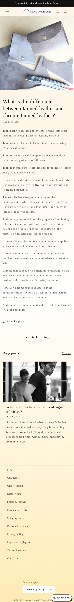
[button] (7, 12)
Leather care (14, 493)
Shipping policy (16, 518)
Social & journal (16, 502)
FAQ (9, 469)
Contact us (13, 558)
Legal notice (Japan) (18, 542)
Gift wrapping (15, 485)
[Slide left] (29, 457)
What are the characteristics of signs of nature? (34, 409)
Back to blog (40, 337)
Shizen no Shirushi (31, 600)
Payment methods (17, 510)
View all (66, 353)
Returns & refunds (17, 526)
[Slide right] (45, 457)
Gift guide (13, 477)
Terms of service (16, 550)
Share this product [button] (16, 321)
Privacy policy (15, 534)
